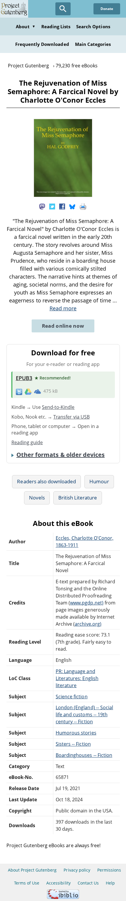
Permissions (109, 870)
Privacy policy (77, 870)
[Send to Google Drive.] (28, 391)
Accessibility (58, 883)
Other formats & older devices (60, 454)
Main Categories (93, 44)
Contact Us (88, 883)
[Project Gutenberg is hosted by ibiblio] (63, 897)
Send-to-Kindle (58, 407)
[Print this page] (83, 206)
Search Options (93, 26)
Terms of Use (26, 883)
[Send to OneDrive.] (37, 391)
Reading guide (27, 442)
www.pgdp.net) (86, 602)
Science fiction (72, 696)
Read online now (63, 325)
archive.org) (88, 624)
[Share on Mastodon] (42, 206)
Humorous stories (76, 733)
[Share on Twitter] (52, 206)
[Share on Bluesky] (72, 206)
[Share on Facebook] (62, 206)
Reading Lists (56, 26)
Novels (37, 497)
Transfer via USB (71, 417)
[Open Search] (63, 8)
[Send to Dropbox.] (19, 391)
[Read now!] (63, 195)
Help (110, 883)
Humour (99, 481)
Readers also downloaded (46, 481)
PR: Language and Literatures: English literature (77, 678)
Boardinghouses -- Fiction (84, 755)
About (25, 26)
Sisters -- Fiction (73, 744)
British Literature (77, 497)
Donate (107, 8)
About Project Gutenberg (32, 870)
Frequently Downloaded (42, 44)
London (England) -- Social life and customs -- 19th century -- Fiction (84, 714)
